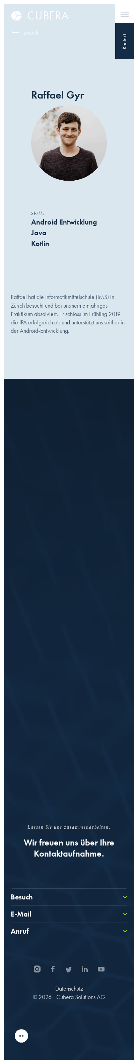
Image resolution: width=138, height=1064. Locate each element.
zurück (31, 32)
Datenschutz (69, 988)
